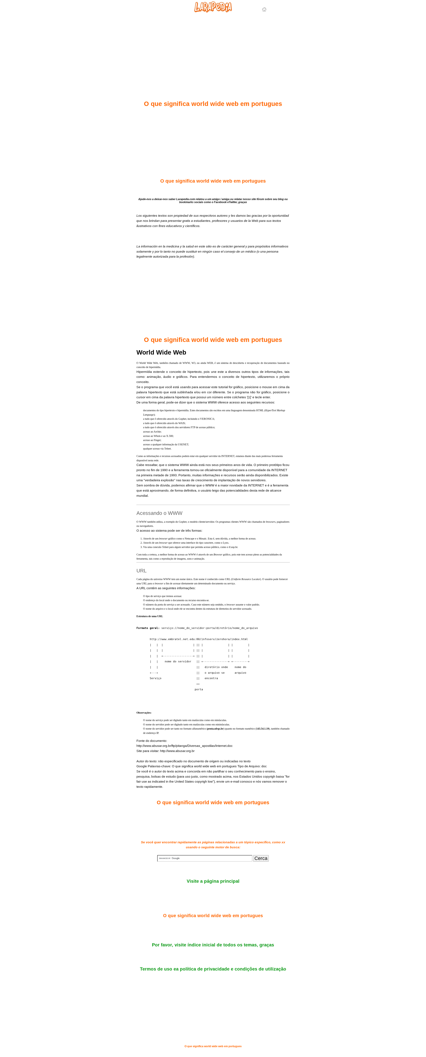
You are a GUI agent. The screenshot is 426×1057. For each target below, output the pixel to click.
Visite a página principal (213, 881)
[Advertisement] (213, 48)
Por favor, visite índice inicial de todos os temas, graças (213, 944)
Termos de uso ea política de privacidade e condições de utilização (213, 969)
